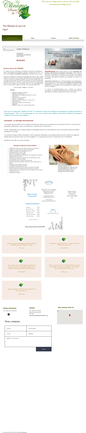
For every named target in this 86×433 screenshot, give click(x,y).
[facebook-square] (9, 314)
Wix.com (25, 432)
